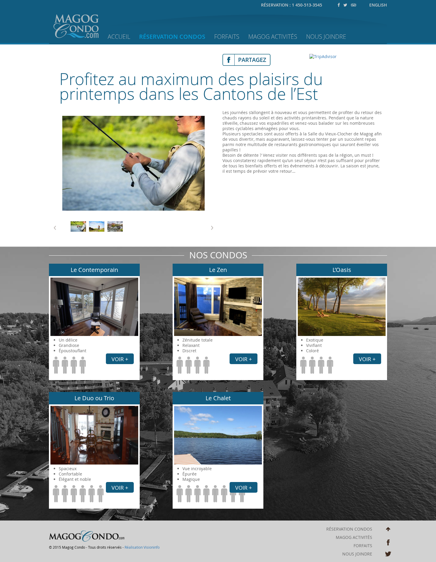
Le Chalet (218, 398)
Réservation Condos (172, 37)
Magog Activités (272, 37)
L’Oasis (341, 270)
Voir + (120, 359)
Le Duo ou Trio (94, 398)
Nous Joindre (326, 37)
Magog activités (354, 537)
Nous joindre (357, 554)
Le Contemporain (94, 270)
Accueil (119, 37)
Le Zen (218, 270)
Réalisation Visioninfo (142, 547)
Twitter (388, 554)
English (378, 5)
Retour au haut (388, 530)
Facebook (388, 542)
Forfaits (226, 37)
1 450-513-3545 (307, 5)
